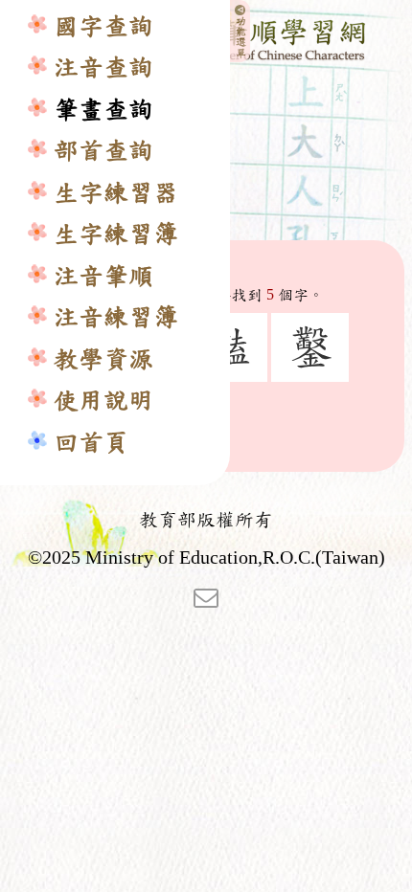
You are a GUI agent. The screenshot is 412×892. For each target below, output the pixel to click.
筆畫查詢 (103, 110)
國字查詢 (103, 26)
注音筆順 (103, 276)
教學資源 (103, 359)
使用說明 (103, 401)
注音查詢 (103, 67)
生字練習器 (116, 193)
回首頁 (91, 443)
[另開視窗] (206, 596)
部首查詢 (103, 151)
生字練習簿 (116, 234)
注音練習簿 (116, 317)
